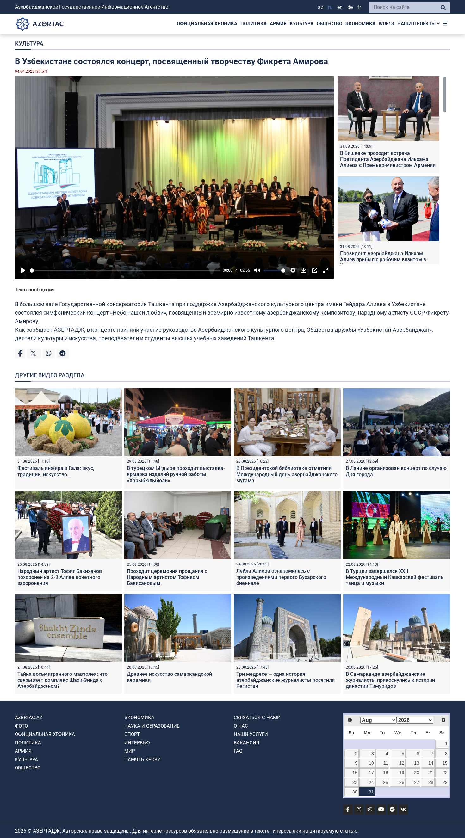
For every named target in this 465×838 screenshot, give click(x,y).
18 (385, 772)
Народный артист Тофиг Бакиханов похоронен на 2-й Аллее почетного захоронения (59, 577)
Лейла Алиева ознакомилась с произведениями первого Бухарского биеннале (281, 577)
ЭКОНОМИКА (360, 24)
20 (416, 772)
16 (354, 772)
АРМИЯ (278, 24)
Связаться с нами (257, 717)
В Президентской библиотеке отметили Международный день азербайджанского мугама (287, 474)
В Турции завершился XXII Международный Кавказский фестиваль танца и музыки (394, 577)
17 (371, 772)
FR (359, 7)
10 (371, 763)
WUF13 (386, 24)
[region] (392, 170)
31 (371, 791)
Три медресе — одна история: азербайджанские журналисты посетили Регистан (285, 680)
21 (430, 772)
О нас (241, 726)
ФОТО (21, 726)
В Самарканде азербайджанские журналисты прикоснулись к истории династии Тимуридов (390, 680)
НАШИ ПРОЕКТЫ (417, 24)
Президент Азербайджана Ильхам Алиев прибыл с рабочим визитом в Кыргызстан (383, 259)
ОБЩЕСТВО (329, 24)
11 (385, 763)
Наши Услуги (251, 734)
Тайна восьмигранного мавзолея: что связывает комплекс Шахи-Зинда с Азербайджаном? (62, 680)
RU (330, 7)
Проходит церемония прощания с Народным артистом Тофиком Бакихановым (167, 577)
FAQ (238, 751)
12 (401, 763)
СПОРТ (132, 734)
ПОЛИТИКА (253, 24)
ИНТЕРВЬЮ (137, 743)
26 (401, 782)
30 (354, 791)
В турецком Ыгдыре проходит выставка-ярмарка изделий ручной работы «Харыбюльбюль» (176, 474)
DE (350, 7)
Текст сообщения (35, 289)
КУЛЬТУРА (301, 24)
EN (340, 7)
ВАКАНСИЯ (246, 743)
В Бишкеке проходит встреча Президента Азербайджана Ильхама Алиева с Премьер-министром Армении (388, 159)
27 (416, 782)
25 (385, 782)
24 (371, 782)
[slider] (125, 271)
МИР (129, 751)
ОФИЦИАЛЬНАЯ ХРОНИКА (207, 24)
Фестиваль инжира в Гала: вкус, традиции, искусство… (55, 471)
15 (445, 763)
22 (445, 772)
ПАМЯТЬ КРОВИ (142, 759)
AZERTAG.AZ (28, 717)
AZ (320, 7)
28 (430, 782)
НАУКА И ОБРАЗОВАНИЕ (152, 726)
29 (445, 782)
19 (401, 772)
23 (354, 782)
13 (416, 763)
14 (430, 763)
